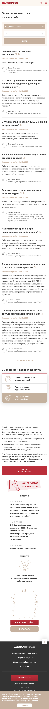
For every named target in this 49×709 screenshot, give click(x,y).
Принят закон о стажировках (23, 548)
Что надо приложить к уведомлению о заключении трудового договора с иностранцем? (23, 83)
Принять (24, 705)
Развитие (24, 666)
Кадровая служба (9, 58)
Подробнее (33, 700)
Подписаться (24, 678)
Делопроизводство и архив (24, 653)
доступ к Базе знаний (24, 470)
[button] (24, 26)
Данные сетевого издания (24, 684)
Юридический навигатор (24, 662)
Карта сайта (24, 687)
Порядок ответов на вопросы (24, 690)
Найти (24, 41)
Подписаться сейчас (25, 622)
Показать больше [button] (24, 360)
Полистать (24, 629)
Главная (4, 9)
